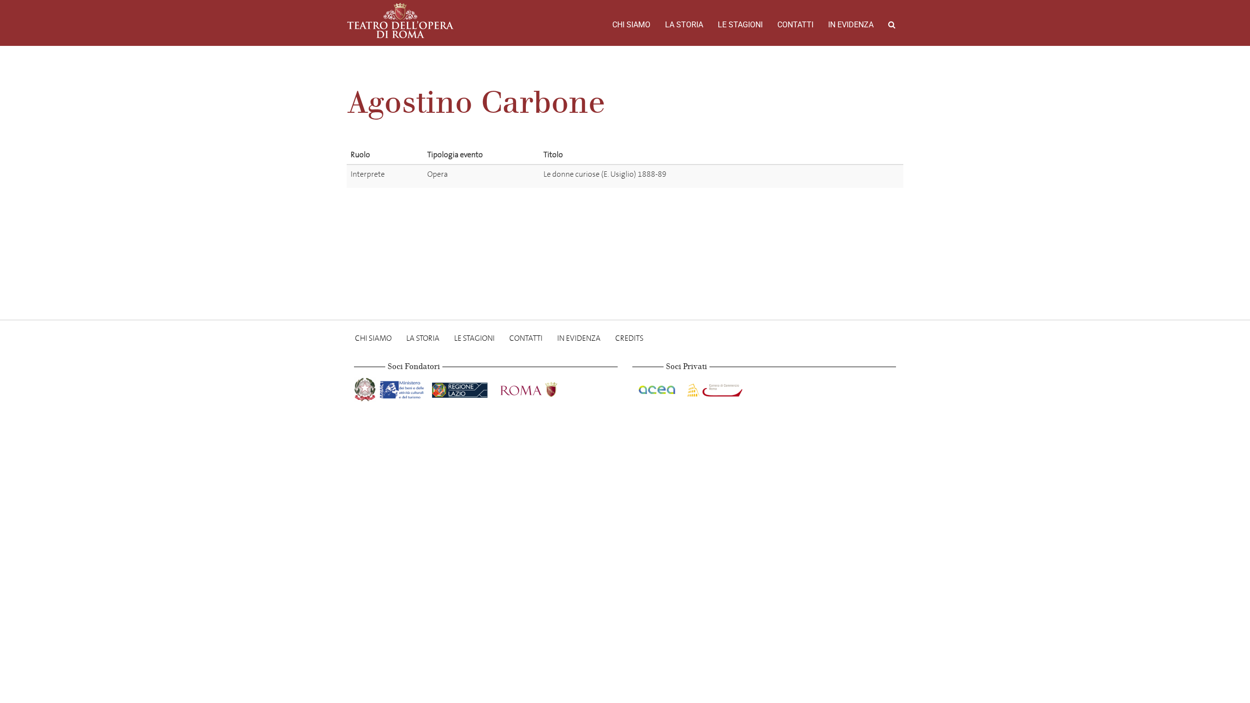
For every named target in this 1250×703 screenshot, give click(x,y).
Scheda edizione (841, 176)
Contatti (795, 24)
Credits (629, 338)
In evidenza (851, 24)
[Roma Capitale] (541, 388)
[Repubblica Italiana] (366, 388)
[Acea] (657, 388)
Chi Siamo (631, 24)
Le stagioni (740, 24)
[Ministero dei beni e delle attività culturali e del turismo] (404, 388)
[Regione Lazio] (460, 388)
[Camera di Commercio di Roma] (714, 388)
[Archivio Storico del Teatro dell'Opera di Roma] (400, 20)
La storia (684, 24)
